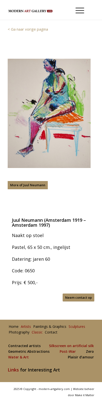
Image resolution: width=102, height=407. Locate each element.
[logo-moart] (42, 10)
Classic (37, 332)
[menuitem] (78, 10)
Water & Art (18, 357)
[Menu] (77, 10)
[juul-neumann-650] (49, 113)
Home (14, 326)
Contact (51, 332)
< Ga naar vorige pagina (28, 29)
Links (13, 370)
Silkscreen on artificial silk (71, 346)
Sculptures (77, 326)
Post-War (68, 351)
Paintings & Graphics (49, 326)
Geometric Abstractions (29, 351)
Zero (90, 351)
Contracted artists (24, 346)
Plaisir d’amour (81, 357)
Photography (19, 332)
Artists (26, 326)
